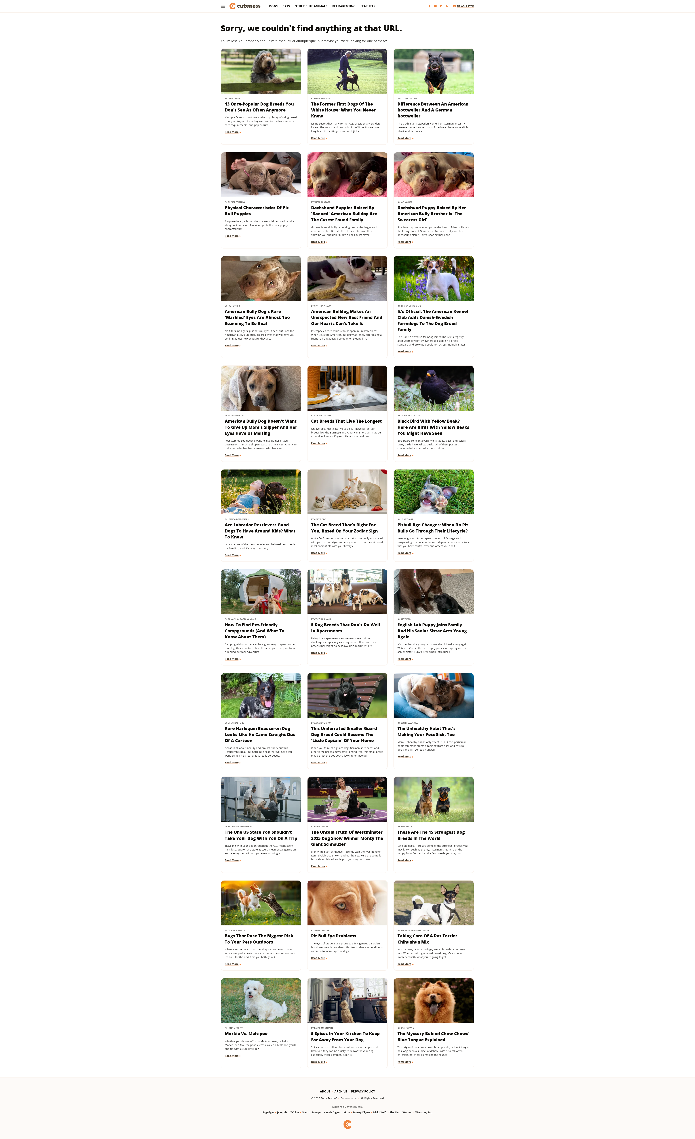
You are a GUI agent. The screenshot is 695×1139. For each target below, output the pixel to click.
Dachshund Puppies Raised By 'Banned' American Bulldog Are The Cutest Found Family (344, 214)
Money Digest (361, 1112)
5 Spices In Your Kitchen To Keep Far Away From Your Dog (345, 1036)
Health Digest (332, 1112)
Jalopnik (282, 1112)
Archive (340, 1091)
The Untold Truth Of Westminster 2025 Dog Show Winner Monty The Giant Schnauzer (347, 838)
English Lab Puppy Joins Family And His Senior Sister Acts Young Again (432, 631)
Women (407, 1112)
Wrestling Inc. (424, 1112)
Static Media (328, 1098)
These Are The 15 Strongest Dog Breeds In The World (431, 835)
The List (394, 1112)
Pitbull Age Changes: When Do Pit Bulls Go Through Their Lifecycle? (432, 528)
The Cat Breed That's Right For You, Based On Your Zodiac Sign (344, 528)
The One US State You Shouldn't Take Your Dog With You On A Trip (261, 835)
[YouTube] (435, 6)
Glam (305, 1112)
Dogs (273, 6)
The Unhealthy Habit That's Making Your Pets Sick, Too (426, 731)
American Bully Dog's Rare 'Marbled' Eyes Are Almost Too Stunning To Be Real (257, 317)
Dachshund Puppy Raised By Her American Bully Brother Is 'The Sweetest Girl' (431, 214)
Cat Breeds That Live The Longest (346, 421)
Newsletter (465, 6)
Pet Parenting (344, 6)
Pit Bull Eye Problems (333, 936)
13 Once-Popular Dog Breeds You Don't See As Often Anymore (259, 107)
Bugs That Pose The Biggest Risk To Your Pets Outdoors (259, 939)
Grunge (316, 1112)
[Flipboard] (441, 6)
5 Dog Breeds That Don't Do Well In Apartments (345, 627)
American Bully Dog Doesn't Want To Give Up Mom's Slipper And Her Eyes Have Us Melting (261, 427)
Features (368, 6)
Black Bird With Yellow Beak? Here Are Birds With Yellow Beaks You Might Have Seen (433, 427)
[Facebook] (429, 6)
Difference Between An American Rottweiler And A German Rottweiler (432, 110)
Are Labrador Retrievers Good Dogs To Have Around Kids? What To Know (260, 531)
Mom (347, 1112)
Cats (286, 6)
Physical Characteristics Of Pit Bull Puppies (257, 210)
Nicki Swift (380, 1112)
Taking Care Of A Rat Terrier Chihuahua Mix (427, 939)
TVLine (294, 1112)
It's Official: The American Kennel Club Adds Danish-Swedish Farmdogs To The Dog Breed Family (432, 320)
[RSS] (447, 6)
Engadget (268, 1112)
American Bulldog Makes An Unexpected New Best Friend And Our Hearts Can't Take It (346, 317)
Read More (232, 132)
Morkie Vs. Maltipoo (246, 1033)
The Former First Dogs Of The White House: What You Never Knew (343, 110)
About (325, 1091)
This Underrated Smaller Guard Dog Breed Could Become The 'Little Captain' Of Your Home (344, 734)
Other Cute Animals (311, 6)
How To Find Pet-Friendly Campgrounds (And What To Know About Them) (255, 631)
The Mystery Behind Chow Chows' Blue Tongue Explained (433, 1036)
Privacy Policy (363, 1091)
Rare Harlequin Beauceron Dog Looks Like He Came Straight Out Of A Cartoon (260, 734)
